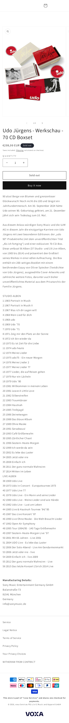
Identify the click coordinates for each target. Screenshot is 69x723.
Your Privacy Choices (14, 653)
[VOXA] (34, 714)
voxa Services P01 (23, 704)
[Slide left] (27, 123)
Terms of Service (12, 638)
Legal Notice (10, 630)
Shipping (20, 150)
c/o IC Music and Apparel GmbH (46, 704)
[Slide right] (42, 123)
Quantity (10, 156)
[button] (45, 5)
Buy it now (34, 185)
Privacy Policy (10, 645)
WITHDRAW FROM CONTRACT (19, 661)
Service (7, 622)
